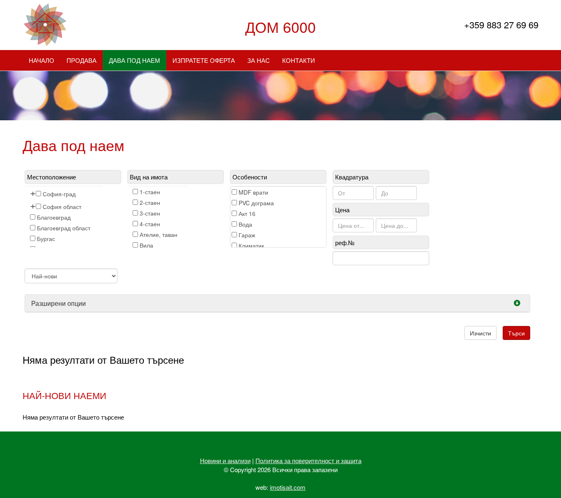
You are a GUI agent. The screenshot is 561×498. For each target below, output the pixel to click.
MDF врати (253, 192)
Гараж (247, 235)
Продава (82, 60)
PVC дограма (256, 203)
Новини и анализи (225, 460)
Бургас (46, 238)
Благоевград (54, 217)
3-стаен (150, 213)
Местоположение (51, 176)
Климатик (251, 245)
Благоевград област (63, 228)
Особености (249, 176)
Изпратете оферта (203, 60)
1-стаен (150, 192)
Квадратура (351, 176)
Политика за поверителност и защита (308, 460)
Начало (41, 60)
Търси (516, 333)
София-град (59, 194)
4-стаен (150, 224)
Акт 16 (247, 213)
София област (62, 206)
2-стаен (150, 202)
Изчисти (480, 333)
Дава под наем (134, 60)
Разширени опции (58, 303)
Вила (146, 245)
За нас (258, 60)
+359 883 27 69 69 (501, 24)
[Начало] (45, 24)
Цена (342, 209)
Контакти (298, 60)
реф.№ (344, 242)
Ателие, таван (158, 234)
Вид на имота (149, 176)
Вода (245, 224)
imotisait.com (288, 487)
